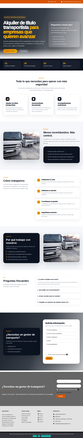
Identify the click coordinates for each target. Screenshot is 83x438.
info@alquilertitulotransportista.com (63, 423)
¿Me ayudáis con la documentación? (49, 290)
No (39, 436)
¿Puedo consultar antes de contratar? (49, 296)
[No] (81, 435)
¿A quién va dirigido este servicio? (48, 279)
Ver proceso (24, 51)
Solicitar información (10, 51)
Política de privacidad (46, 436)
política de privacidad (61, 354)
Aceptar (35, 436)
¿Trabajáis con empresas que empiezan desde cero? (54, 302)
